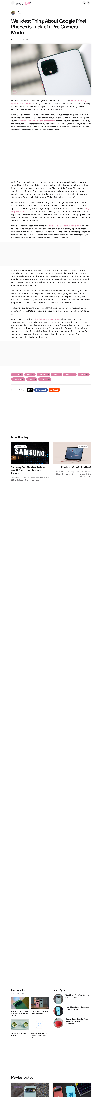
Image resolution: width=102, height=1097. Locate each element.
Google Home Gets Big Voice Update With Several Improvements (76, 1021)
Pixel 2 (30, 374)
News (58, 1087)
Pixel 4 (32, 379)
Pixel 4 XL (45, 379)
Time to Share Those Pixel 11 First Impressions (39, 1013)
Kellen (20, 12)
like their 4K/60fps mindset (47, 319)
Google (18, 374)
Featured (18, 1087)
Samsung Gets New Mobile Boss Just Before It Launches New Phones (28, 470)
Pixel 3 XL (70, 374)
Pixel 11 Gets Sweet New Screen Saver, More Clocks (77, 1008)
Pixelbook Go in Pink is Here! (76, 467)
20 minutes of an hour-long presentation (36, 120)
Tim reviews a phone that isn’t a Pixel (64, 225)
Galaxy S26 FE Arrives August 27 (18, 1034)
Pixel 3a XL (19, 379)
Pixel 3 (57, 374)
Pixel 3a (84, 374)
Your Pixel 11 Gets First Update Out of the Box (77, 996)
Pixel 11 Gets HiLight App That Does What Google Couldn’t (19, 1014)
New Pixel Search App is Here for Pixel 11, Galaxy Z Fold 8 (39, 1035)
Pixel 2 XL (44, 374)
